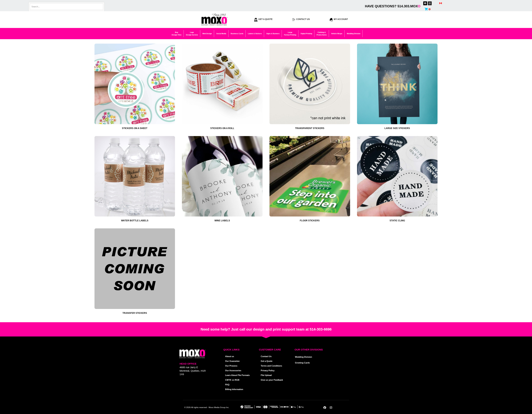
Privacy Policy (267, 370)
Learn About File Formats (237, 375)
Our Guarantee (232, 361)
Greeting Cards (302, 363)
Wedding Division (303, 357)
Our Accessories (233, 370)
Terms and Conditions (271, 366)
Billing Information (234, 389)
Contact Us (303, 19)
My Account (341, 19)
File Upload (266, 375)
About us (229, 356)
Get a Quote (265, 19)
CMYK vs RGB (232, 380)
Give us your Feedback (272, 380)
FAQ (227, 384)
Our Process (231, 366)
